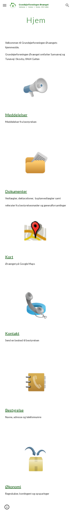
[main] (36, 20)
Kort (9, 256)
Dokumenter (16, 191)
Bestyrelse (14, 410)
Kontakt (12, 333)
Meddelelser (16, 114)
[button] (4, 5)
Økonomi (13, 486)
